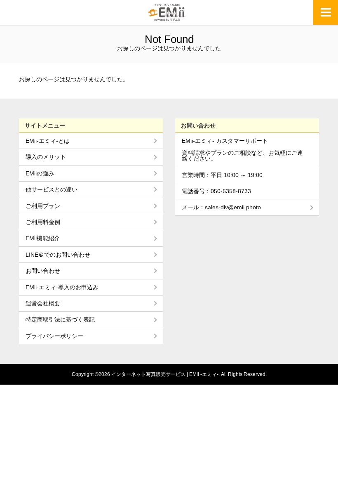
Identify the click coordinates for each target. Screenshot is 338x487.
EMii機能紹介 (43, 238)
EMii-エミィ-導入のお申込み (62, 287)
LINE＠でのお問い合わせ (58, 254)
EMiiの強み (40, 173)
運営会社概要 (43, 303)
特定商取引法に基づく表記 (60, 319)
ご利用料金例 (43, 222)
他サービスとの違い (51, 189)
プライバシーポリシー (54, 336)
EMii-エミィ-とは (48, 140)
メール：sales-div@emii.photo (221, 207)
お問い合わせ (43, 270)
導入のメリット (46, 157)
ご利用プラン (43, 206)
